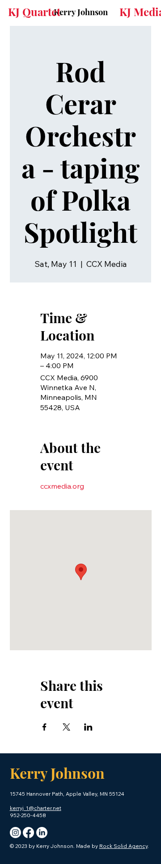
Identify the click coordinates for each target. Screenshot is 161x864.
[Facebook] (28, 832)
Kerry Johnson (81, 11)
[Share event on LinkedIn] (88, 727)
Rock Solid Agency (123, 846)
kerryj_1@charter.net (35, 808)
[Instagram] (15, 832)
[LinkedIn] (41, 832)
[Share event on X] (66, 727)
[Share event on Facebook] (44, 727)
